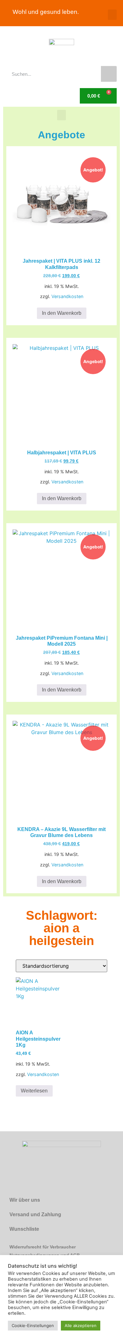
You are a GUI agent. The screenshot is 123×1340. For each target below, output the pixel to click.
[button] (112, 14)
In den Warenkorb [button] (61, 313)
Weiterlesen (34, 1090)
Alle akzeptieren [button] (81, 1325)
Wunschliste (24, 1229)
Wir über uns (24, 1200)
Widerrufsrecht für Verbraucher (42, 1246)
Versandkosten (67, 296)
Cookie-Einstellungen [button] (33, 1325)
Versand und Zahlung (35, 1214)
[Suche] (109, 74)
